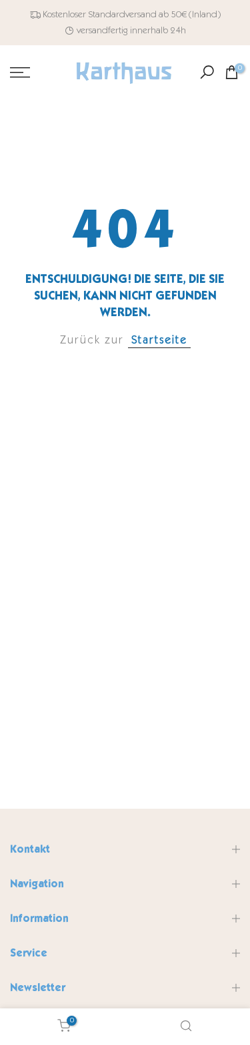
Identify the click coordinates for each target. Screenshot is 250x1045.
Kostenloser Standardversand (100, 14)
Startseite (159, 339)
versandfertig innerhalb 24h (131, 30)
